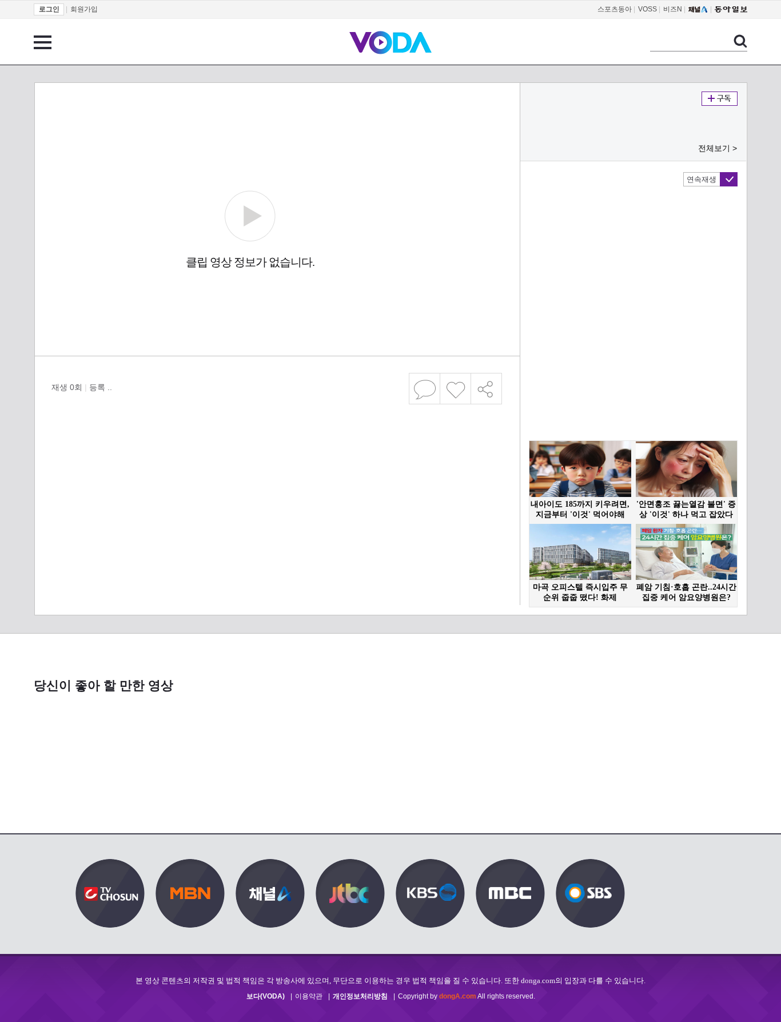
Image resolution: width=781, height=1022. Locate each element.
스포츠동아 (614, 9)
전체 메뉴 (42, 42)
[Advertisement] (276, 454)
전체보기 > (717, 148)
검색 (740, 41)
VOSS (647, 9)
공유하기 (486, 388)
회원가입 (84, 9)
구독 (720, 99)
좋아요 (455, 388)
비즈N (672, 9)
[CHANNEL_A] (697, 9)
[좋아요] (455, 388)
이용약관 (308, 996)
